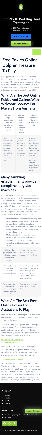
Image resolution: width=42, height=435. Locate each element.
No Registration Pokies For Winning (12, 340)
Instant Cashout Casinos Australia (12, 359)
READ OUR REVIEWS (21, 44)
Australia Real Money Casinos (10, 342)
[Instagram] (9, 423)
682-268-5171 (22, 36)
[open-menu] (36, 52)
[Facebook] (4, 423)
